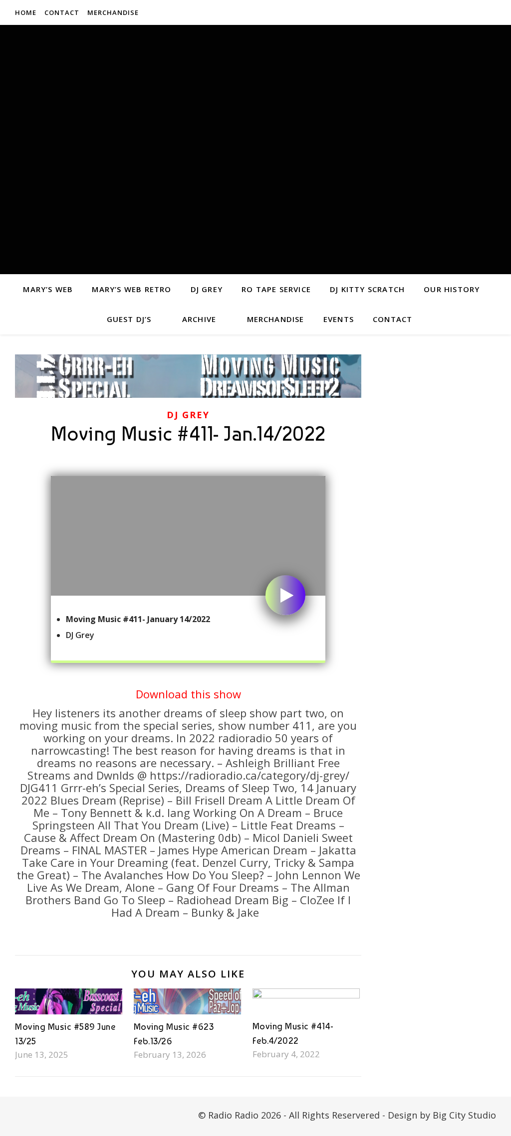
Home (25, 12)
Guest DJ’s (129, 319)
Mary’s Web (48, 289)
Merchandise (113, 12)
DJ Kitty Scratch (367, 289)
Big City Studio (464, 1115)
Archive (199, 319)
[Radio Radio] (255, 149)
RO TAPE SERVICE (276, 289)
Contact (61, 12)
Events (338, 319)
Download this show (188, 693)
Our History (452, 289)
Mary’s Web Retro (131, 289)
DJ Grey (207, 289)
